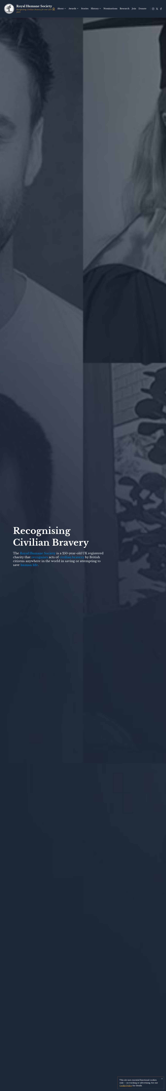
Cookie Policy (125, 1085)
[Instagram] (153, 9)
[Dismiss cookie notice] (162, 1079)
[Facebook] (161, 9)
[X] (157, 9)
